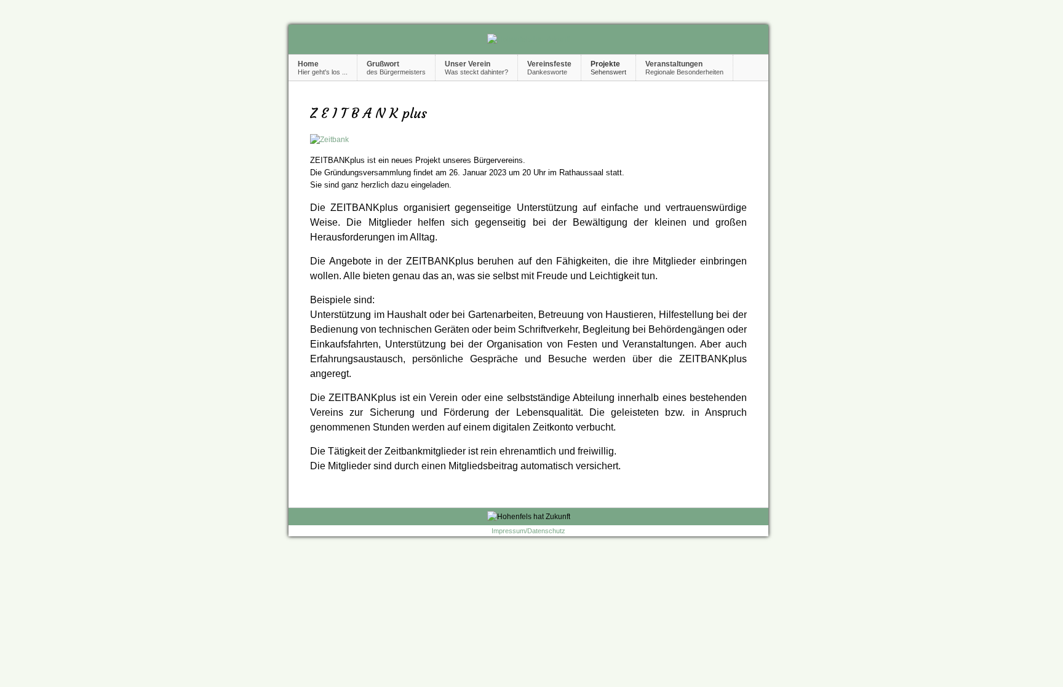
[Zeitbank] (329, 139)
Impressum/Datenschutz (528, 530)
